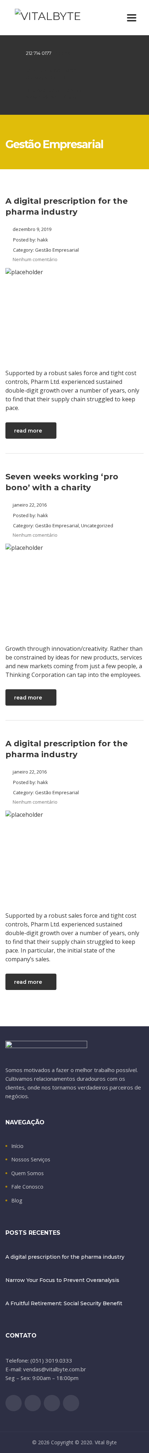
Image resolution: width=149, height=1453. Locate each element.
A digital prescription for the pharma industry (64, 1257)
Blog (16, 1200)
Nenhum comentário (35, 259)
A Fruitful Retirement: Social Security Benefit (63, 1303)
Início (17, 1146)
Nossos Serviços (30, 1159)
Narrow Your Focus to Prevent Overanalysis (62, 1280)
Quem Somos (27, 1173)
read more (28, 430)
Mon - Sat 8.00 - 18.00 (51, 70)
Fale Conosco (27, 1187)
